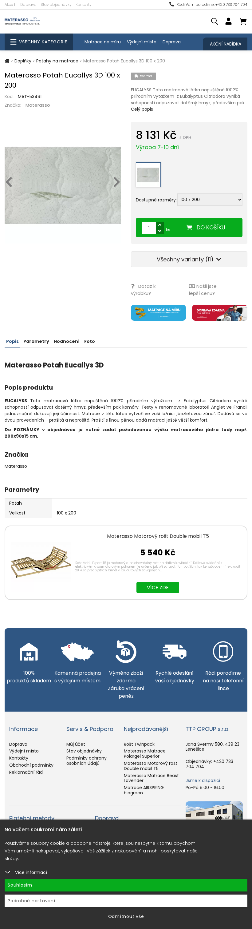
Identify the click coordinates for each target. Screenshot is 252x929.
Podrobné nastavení (31, 901)
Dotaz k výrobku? (143, 289)
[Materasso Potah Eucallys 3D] (63, 185)
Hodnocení (67, 341)
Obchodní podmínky (31, 765)
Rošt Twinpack (139, 744)
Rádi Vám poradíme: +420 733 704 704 (211, 4)
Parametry (36, 341)
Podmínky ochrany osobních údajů (86, 760)
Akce (9, 4)
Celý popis (142, 109)
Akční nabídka (225, 44)
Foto (89, 341)
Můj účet (75, 744)
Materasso (38, 105)
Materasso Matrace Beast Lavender (151, 778)
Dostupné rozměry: (156, 200)
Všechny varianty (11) (186, 259)
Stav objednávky (56, 4)
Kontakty (84, 4)
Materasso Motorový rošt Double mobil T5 (158, 536)
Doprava (28, 4)
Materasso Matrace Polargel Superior (145, 753)
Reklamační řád (26, 772)
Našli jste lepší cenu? (203, 289)
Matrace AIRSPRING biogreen (144, 790)
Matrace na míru (103, 42)
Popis (12, 341)
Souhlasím (20, 885)
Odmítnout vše (126, 916)
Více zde (158, 587)
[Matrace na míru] (158, 313)
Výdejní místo (141, 42)
